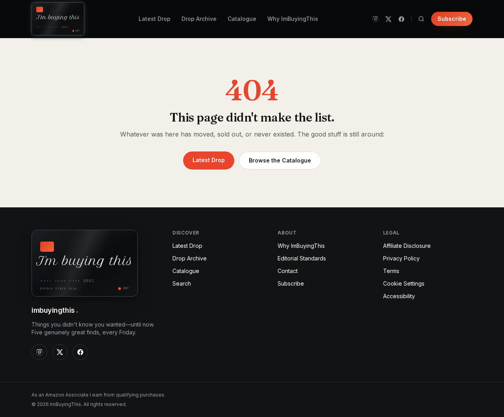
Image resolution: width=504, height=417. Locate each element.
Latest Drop (154, 18)
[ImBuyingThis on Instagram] (375, 19)
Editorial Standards (302, 258)
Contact (288, 271)
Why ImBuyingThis (292, 18)
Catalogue (242, 18)
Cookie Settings (403, 283)
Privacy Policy (401, 258)
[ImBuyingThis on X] (388, 19)
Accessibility (399, 296)
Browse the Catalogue (280, 160)
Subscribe (451, 18)
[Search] (421, 18)
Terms (391, 271)
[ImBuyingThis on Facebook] (401, 19)
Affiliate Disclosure (407, 245)
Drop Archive (199, 18)
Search (181, 283)
